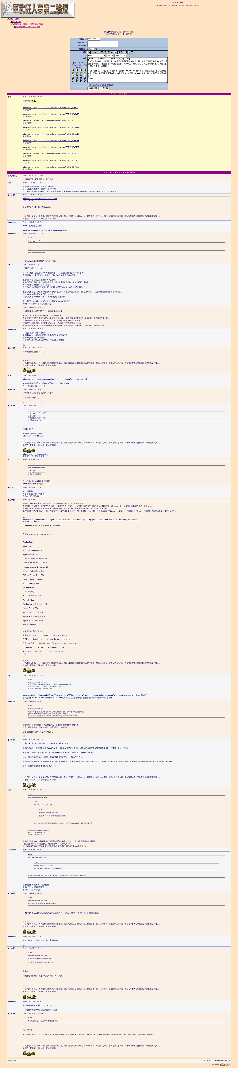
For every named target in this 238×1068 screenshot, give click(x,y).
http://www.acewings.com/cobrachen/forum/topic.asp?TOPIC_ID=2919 (51, 127)
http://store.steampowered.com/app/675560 (40, 199)
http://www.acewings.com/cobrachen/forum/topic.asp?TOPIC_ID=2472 (51, 114)
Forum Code (77, 65)
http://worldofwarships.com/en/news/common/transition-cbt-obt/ (48, 230)
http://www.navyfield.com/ (33, 436)
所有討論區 (14, 19)
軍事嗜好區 (16, 22)
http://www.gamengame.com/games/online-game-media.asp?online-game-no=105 (55, 379)
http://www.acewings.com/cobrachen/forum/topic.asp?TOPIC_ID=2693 (51, 121)
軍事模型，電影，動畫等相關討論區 (28, 24)
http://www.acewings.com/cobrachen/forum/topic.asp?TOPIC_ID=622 (50, 108)
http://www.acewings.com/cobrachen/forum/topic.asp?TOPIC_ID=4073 (51, 154)
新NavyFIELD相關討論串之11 (28, 27)
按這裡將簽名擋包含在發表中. (102, 85)
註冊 (118, 34)
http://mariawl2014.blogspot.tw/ (35, 454)
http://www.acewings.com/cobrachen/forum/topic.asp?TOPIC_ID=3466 (51, 141)
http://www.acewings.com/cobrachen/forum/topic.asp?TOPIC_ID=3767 (51, 147)
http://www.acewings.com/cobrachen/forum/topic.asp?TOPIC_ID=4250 (51, 160)
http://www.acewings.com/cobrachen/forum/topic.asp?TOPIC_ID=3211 (51, 134)
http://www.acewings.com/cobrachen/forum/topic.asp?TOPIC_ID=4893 (51, 167)
